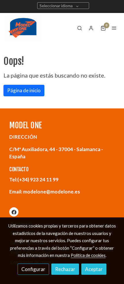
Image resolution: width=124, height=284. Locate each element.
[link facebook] (14, 211)
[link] (23, 28)
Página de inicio (24, 90)
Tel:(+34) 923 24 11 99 (34, 179)
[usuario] (91, 28)
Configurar (33, 269)
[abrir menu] (114, 28)
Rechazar (65, 269)
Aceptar (94, 269)
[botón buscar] (79, 28)
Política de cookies (88, 255)
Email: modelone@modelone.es (44, 192)
